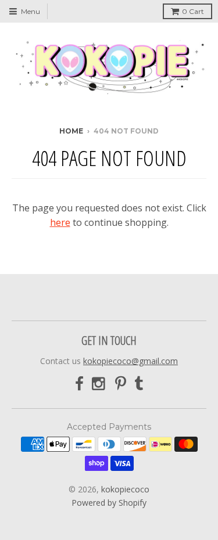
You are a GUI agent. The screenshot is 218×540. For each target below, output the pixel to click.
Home (71, 131)
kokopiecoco (125, 489)
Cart (193, 11)
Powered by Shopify (109, 502)
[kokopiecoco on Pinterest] (120, 384)
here (60, 222)
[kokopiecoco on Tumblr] (138, 384)
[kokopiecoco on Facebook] (79, 384)
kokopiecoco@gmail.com (130, 360)
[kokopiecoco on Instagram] (99, 384)
